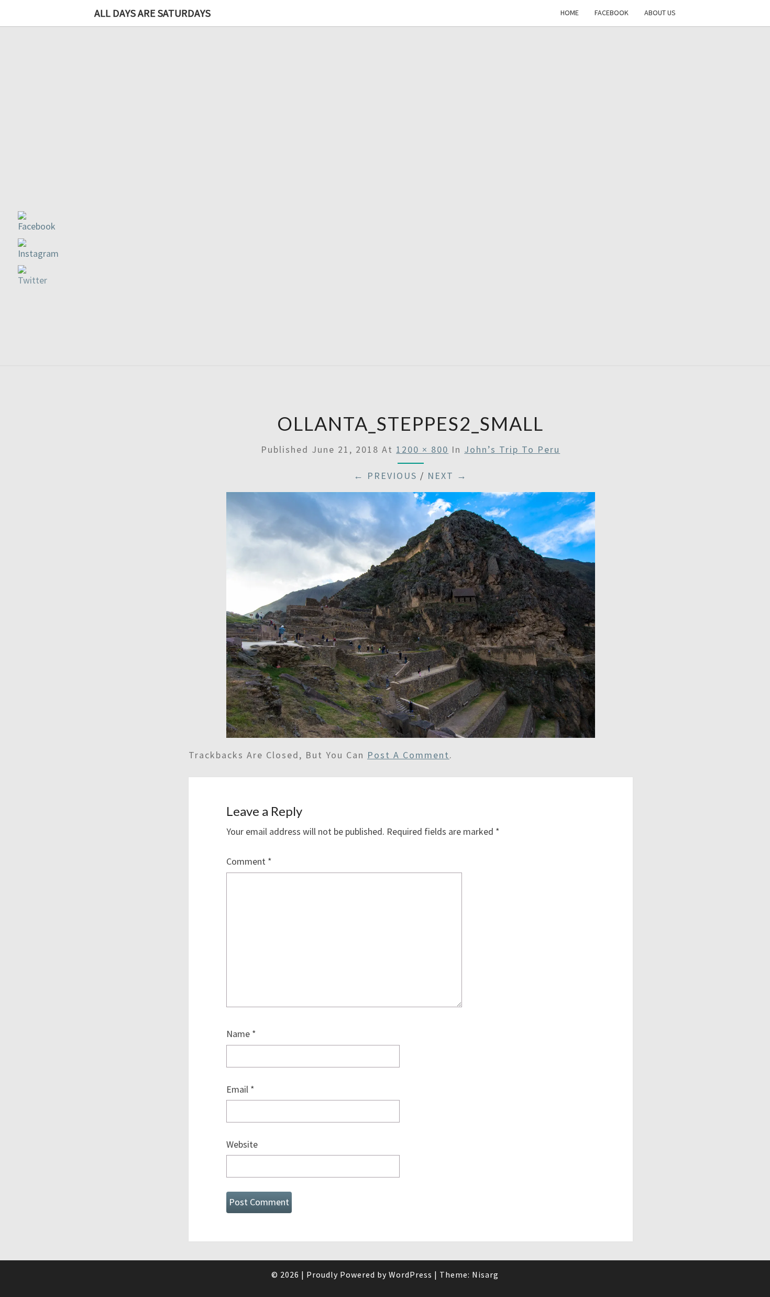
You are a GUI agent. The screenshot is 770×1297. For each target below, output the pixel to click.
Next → (447, 476)
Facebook (612, 12)
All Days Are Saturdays (152, 12)
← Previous (385, 476)
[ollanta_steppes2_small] (410, 619)
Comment (249, 861)
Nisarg (485, 1274)
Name (241, 1034)
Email (240, 1089)
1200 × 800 (422, 449)
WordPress (410, 1274)
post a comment (408, 755)
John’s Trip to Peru (512, 449)
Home (569, 12)
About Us (660, 12)
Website (242, 1144)
